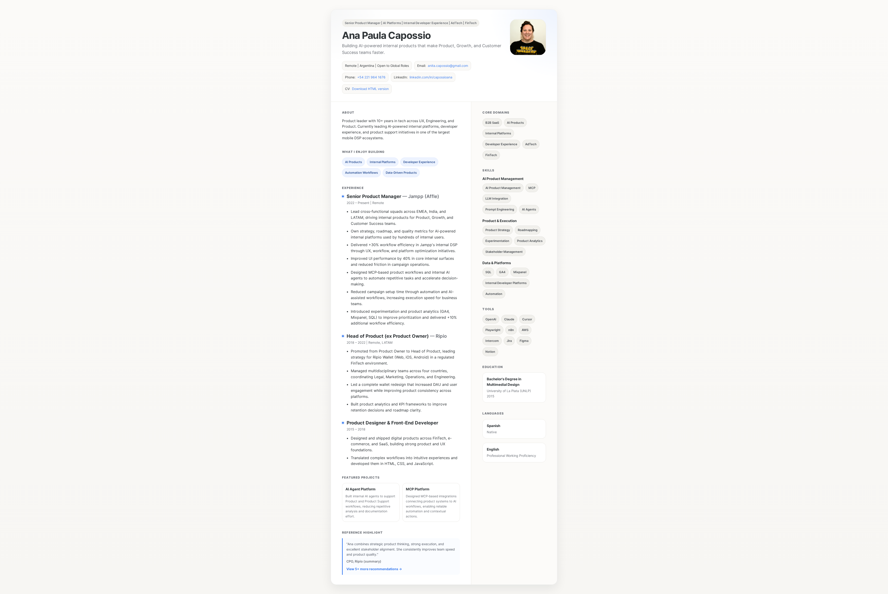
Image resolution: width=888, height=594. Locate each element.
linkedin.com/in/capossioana (431, 77)
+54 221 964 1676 (371, 77)
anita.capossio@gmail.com (448, 66)
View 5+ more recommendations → (374, 569)
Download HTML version (370, 89)
